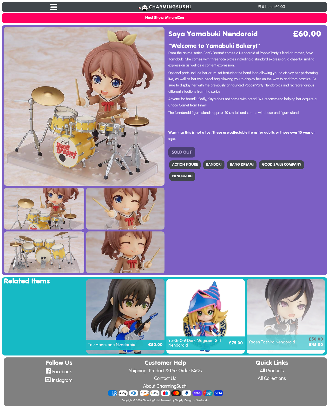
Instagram (62, 380)
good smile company (281, 165)
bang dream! (242, 165)
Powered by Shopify (172, 400)
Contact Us (165, 378)
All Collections (272, 378)
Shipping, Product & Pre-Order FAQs (165, 371)
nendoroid (182, 176)
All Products (272, 371)
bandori (214, 165)
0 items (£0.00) (273, 7)
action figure (185, 165)
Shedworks (202, 400)
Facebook (62, 372)
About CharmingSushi (165, 386)
